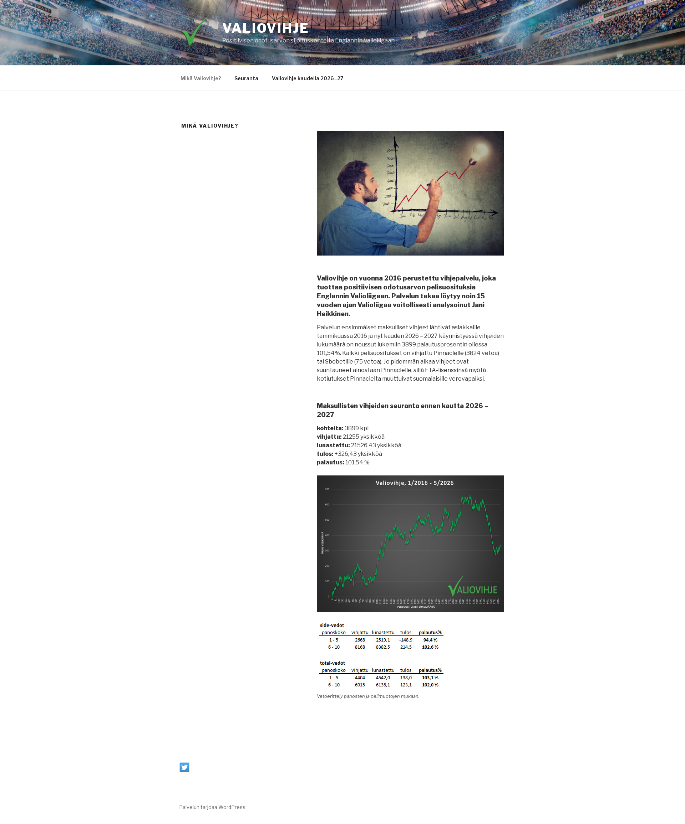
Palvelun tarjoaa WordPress (212, 807)
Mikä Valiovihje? (201, 78)
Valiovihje (265, 28)
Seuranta (246, 78)
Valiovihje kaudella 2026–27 (308, 78)
